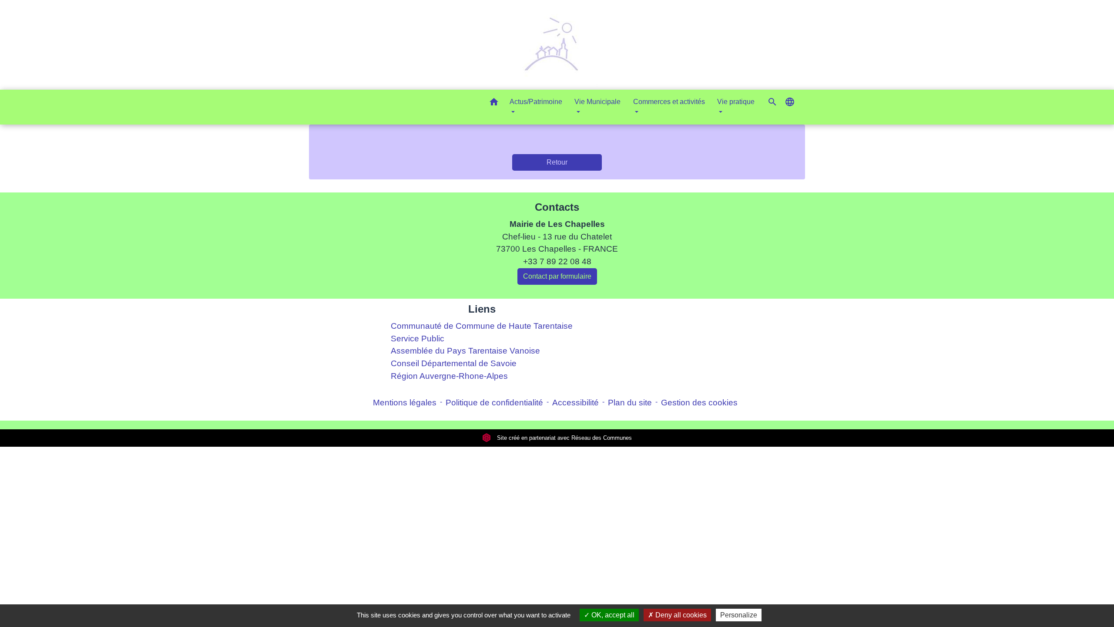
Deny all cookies (680, 615)
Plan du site (630, 402)
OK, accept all (612, 615)
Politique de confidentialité (494, 402)
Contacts (557, 207)
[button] (494, 103)
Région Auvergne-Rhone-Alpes (449, 376)
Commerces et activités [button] (669, 101)
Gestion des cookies (699, 402)
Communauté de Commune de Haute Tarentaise (482, 325)
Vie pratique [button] (736, 101)
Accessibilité (575, 402)
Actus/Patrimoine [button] (536, 101)
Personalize (738, 615)
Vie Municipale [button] (597, 101)
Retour (557, 162)
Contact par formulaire (557, 276)
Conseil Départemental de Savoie (454, 363)
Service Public (417, 338)
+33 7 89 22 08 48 (557, 261)
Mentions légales (404, 402)
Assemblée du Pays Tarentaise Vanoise (465, 350)
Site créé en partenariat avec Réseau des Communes (563, 438)
